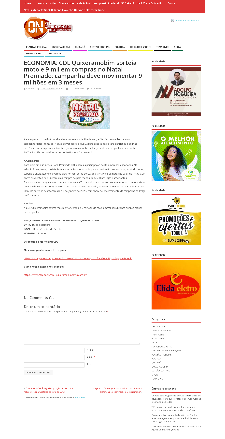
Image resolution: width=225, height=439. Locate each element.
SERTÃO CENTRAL (100, 47)
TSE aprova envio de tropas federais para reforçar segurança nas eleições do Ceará (174, 408)
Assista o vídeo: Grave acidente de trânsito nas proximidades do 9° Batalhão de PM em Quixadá (99, 3)
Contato (173, 3)
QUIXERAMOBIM (61, 47)
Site (89, 364)
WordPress (80, 397)
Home (27, 3)
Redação (30, 88)
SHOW (177, 47)
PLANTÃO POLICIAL (36, 47)
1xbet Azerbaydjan (161, 330)
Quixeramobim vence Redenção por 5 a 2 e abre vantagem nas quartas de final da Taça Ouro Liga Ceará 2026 (175, 418)
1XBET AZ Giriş (159, 326)
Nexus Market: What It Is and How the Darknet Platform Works (65, 10)
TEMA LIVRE (162, 47)
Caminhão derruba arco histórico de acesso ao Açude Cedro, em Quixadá (176, 428)
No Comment (96, 88)
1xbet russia (158, 334)
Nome (91, 349)
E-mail (91, 357)
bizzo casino (158, 338)
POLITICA (120, 47)
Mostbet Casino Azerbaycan (166, 350)
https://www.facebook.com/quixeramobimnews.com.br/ (55, 274)
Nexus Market (34, 53)
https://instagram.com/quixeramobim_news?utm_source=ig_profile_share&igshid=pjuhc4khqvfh (78, 258)
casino (155, 342)
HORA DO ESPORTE (140, 47)
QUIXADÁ (80, 47)
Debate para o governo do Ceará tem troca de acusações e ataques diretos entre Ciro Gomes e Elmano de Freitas (176, 398)
